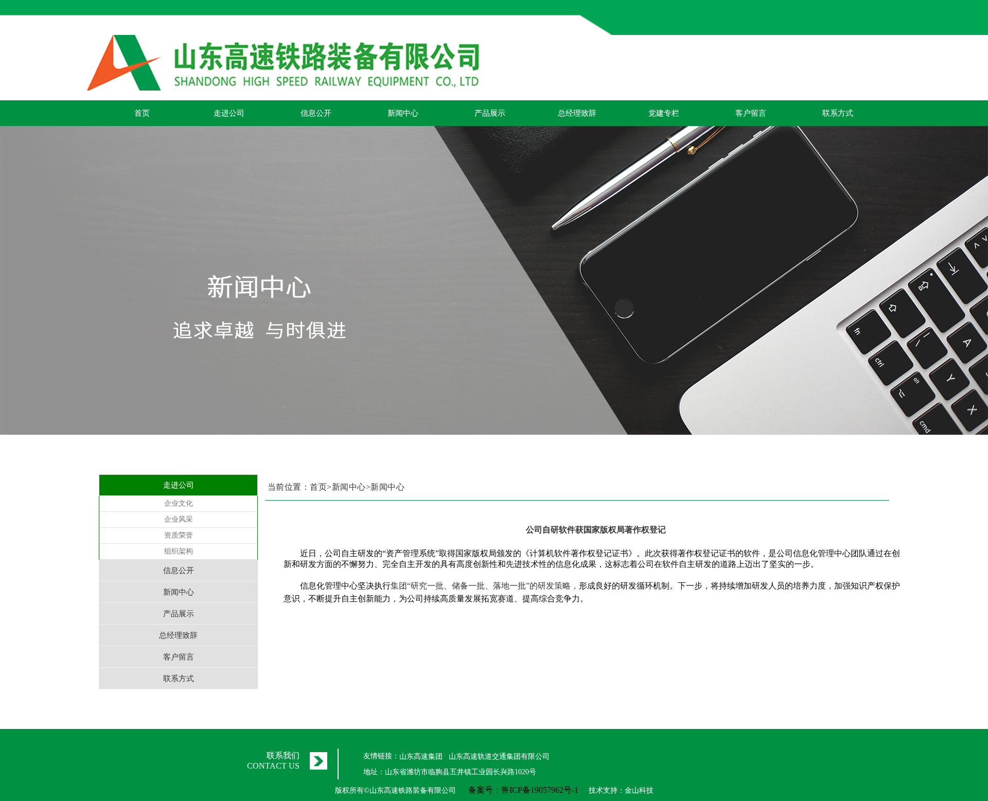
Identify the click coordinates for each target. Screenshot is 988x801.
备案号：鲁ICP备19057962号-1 (523, 790)
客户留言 (750, 113)
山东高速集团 (421, 756)
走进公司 (229, 113)
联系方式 (837, 113)
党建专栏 (663, 113)
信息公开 (316, 113)
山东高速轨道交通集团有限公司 (499, 756)
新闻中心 (402, 113)
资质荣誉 (178, 535)
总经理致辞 (577, 113)
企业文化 (178, 503)
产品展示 (489, 113)
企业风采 (178, 519)
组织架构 (178, 551)
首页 (142, 113)
